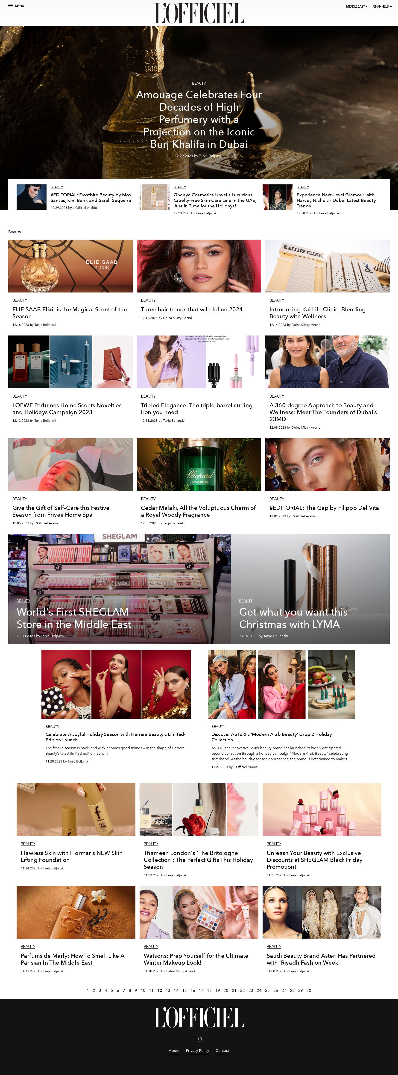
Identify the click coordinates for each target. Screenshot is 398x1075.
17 (201, 990)
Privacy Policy (197, 1050)
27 (284, 990)
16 (192, 990)
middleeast (355, 7)
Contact (222, 1050)
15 (184, 990)
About (174, 1050)
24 (259, 990)
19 (217, 990)
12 (159, 990)
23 (251, 990)
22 (242, 990)
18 (209, 990)
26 (275, 990)
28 (292, 990)
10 (143, 990)
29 (300, 990)
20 (226, 990)
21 (234, 990)
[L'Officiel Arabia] (199, 13)
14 (176, 990)
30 (309, 990)
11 (151, 990)
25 (267, 990)
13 (168, 990)
